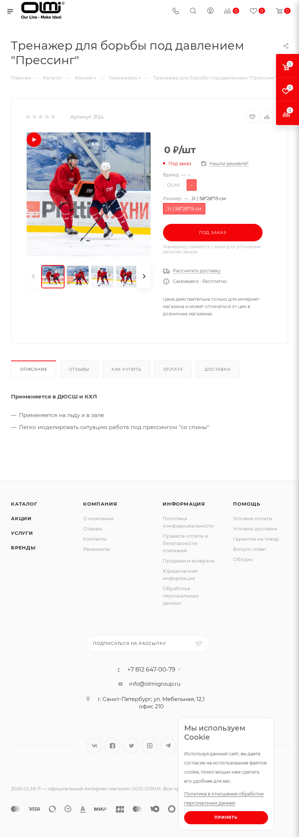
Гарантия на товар (256, 539)
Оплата (173, 369)
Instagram (150, 746)
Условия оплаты (252, 518)
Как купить (126, 369)
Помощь (246, 504)
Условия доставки (255, 529)
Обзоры (243, 559)
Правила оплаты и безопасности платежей (185, 543)
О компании (98, 518)
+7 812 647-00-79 (151, 670)
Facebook (112, 746)
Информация (184, 504)
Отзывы (79, 369)
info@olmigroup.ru (154, 683)
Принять (226, 817)
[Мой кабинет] (210, 11)
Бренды (23, 547)
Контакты (94, 539)
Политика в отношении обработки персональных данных (224, 798)
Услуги (22, 533)
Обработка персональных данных (181, 595)
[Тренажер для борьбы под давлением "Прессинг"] (89, 194)
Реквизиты (96, 549)
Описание (33, 369)
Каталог (24, 504)
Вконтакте (94, 746)
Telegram (168, 746)
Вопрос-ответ (250, 549)
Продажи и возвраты (189, 561)
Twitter (131, 746)
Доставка (217, 369)
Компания (100, 504)
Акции (21, 518)
